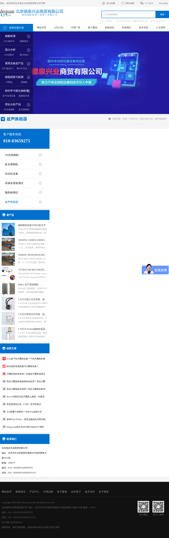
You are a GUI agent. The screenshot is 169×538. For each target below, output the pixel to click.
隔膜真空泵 (24, 96)
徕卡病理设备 (9, 96)
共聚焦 (9, 82)
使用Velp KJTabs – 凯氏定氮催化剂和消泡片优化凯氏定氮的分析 (37, 419)
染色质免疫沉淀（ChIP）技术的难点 (24, 404)
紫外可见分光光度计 (26, 68)
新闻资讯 (109, 27)
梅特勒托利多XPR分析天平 (32, 225)
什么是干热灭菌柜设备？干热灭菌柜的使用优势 (29, 358)
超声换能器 (160, 119)
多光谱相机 (24, 109)
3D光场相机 (9, 109)
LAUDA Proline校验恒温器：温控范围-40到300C (42, 329)
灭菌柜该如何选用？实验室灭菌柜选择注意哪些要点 (31, 374)
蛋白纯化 (24, 55)
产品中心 (133, 119)
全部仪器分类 (16, 27)
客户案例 (92, 27)
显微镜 (24, 82)
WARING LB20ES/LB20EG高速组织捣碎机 (39, 240)
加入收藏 (110, 3)
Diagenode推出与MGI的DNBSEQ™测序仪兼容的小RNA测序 (35, 427)
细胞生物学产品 (140, 21)
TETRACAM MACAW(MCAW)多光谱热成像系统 (43, 270)
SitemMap (163, 3)
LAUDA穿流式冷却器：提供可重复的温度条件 (42, 314)
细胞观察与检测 (14, 77)
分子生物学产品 (123, 21)
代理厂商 (75, 27)
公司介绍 (58, 27)
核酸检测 (10, 36)
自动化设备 (11, 173)
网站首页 (41, 27)
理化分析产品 (13, 104)
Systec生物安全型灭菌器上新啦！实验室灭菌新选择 (31, 396)
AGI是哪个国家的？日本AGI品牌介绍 (24, 412)
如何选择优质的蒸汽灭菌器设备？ (23, 366)
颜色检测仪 (11, 192)
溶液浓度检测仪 (14, 183)
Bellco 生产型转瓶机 (28, 284)
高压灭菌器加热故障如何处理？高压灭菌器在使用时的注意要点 (37, 381)
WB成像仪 (9, 55)
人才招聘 (160, 27)
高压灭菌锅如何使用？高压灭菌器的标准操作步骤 (30, 389)
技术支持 (143, 27)
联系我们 (126, 27)
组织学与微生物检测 (17, 90)
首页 (125, 119)
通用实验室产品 (157, 21)
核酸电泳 (24, 41)
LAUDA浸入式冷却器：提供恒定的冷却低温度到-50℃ (45, 299)
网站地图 (130, 3)
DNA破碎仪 (9, 41)
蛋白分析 (10, 49)
